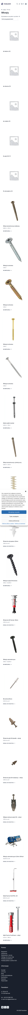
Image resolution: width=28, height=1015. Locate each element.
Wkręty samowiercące (9, 659)
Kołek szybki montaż (8, 423)
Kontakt (3, 970)
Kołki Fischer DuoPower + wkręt (11, 935)
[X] (5, 1007)
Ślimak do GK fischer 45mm (10, 620)
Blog (2, 973)
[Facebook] (2, 1007)
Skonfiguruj (6, 231)
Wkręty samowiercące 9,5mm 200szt (13, 856)
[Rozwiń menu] (26, 4)
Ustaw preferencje (14, 520)
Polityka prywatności (20, 523)
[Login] (19, 4)
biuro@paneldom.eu (10, 999)
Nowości (3, 979)
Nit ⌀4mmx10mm (7, 699)
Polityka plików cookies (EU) (9, 960)
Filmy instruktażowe (6, 975)
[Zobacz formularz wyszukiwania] (16, 4)
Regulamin (4, 951)
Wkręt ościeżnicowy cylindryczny (12, 462)
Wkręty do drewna (8, 265)
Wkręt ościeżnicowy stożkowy (11, 226)
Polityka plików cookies (8, 523)
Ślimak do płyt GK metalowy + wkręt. (13, 777)
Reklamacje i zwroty (6, 955)
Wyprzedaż (4, 980)
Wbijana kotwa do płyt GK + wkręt (12, 817)
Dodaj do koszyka (8, 546)
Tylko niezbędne (14, 516)
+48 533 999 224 (8, 997)
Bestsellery (4, 977)
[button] (25, 491)
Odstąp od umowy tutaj (7, 957)
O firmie (3, 972)
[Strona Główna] (1, 9)
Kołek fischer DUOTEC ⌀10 (10, 896)
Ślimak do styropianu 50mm (10, 541)
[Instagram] (8, 1007)
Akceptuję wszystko (14, 512)
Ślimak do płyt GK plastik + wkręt (12, 738)
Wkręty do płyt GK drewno (10, 580)
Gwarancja (4, 953)
